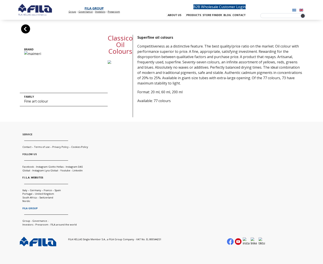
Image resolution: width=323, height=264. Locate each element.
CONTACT (239, 15)
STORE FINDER (212, 15)
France (48, 190)
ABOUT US (174, 15)
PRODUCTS (193, 15)
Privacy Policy (60, 146)
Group (72, 11)
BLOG (227, 15)
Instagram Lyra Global (45, 170)
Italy (24, 190)
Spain (57, 190)
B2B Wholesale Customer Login (219, 6)
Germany (35, 190)
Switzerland (46, 197)
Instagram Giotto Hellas (50, 166)
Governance (85, 11)
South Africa (29, 197)
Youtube (65, 170)
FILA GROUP (94, 8)
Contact (26, 146)
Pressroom (41, 224)
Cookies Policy (79, 146)
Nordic (26, 201)
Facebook (28, 166)
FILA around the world (64, 224)
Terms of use (42, 146)
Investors (100, 11)
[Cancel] (25, 29)
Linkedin (78, 170)
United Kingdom (44, 193)
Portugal (27, 193)
